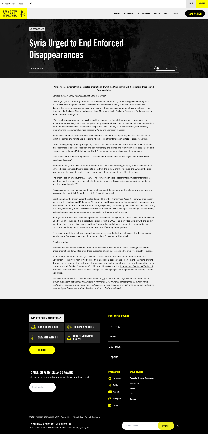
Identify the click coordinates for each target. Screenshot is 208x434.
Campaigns (129, 13)
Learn (157, 13)
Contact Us (134, 383)
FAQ (131, 394)
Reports (113, 356)
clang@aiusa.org (82, 95)
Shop (22, 3)
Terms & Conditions (92, 417)
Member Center (9, 3)
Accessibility (65, 417)
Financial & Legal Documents (142, 378)
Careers (133, 399)
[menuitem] (8, 4)
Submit (50, 387)
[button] (31, 3)
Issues (117, 13)
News (166, 13)
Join (191, 3)
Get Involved (144, 13)
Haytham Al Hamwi (83, 177)
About (175, 13)
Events (132, 388)
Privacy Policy (78, 417)
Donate (203, 3)
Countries (115, 346)
